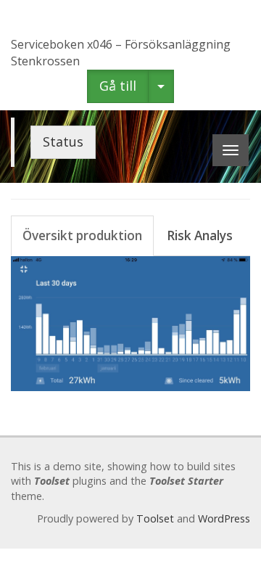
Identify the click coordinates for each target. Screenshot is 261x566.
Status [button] (63, 141)
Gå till (117, 85)
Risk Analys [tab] (200, 235)
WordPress (224, 518)
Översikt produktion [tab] (82, 235)
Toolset (155, 518)
